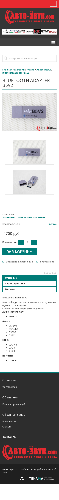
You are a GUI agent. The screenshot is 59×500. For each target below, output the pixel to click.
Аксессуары (44, 69)
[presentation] (29, 277)
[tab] (29, 278)
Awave (30, 69)
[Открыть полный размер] (55, 94)
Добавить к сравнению (19, 261)
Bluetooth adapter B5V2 (15, 72)
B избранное (46, 261)
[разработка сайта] (41, 478)
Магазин (19, 69)
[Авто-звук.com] (29, 452)
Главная (7, 69)
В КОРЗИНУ (21, 251)
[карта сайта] (22, 478)
